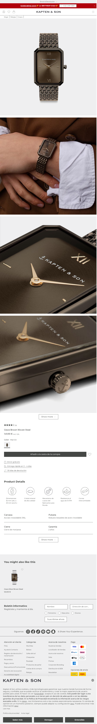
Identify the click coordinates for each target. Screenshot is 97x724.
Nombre (50, 606)
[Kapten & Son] (48, 12)
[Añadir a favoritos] (89, 454)
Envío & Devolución (47, 2)
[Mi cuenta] (4, 11)
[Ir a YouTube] (48, 632)
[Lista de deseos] (9, 11)
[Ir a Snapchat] (53, 632)
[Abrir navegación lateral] (93, 12)
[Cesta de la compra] (14, 11)
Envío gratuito (13, 462)
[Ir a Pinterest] (43, 632)
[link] (14, 580)
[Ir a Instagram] (28, 632)
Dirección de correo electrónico (81, 606)
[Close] (94, 5)
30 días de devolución (16, 470)
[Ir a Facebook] (33, 632)
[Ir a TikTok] (38, 632)
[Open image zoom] (48, 67)
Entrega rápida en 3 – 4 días (19, 466)
